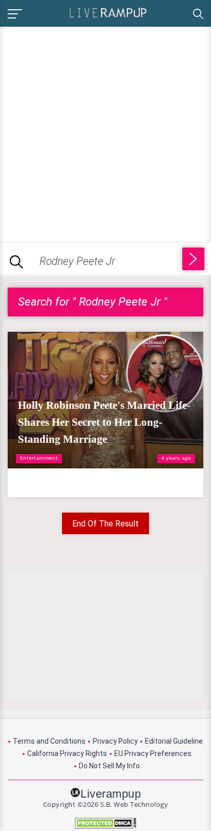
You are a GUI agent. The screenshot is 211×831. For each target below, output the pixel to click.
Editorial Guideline (174, 741)
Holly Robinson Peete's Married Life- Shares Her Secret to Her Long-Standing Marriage (104, 422)
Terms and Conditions (49, 741)
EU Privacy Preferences (153, 753)
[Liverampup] (108, 12)
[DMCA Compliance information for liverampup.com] (105, 823)
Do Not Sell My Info (109, 766)
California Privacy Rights (67, 753)
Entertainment (39, 457)
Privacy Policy (115, 741)
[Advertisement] (105, 132)
